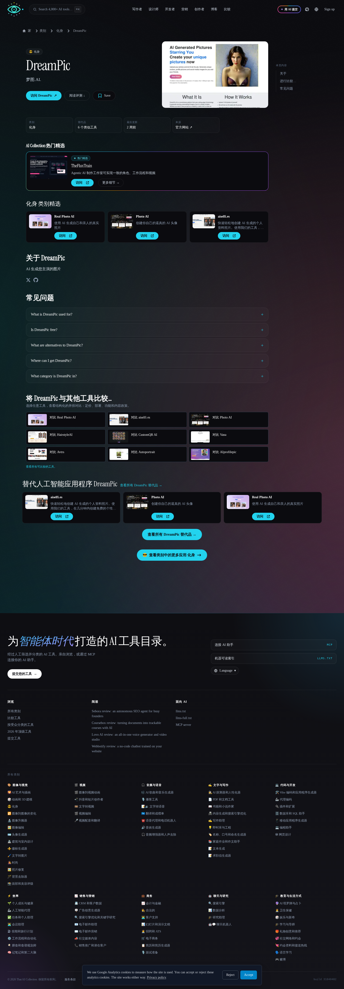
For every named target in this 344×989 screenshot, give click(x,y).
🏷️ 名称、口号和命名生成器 (227, 834)
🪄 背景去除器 (17, 876)
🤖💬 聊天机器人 (220, 924)
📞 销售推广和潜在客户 (90, 945)
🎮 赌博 (280, 959)
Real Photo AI (64, 216)
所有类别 (14, 711)
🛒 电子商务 (149, 938)
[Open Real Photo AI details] (40, 221)
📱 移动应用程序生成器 (291, 820)
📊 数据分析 (216, 910)
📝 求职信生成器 (219, 855)
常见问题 (286, 88)
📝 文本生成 (216, 848)
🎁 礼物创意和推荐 (288, 931)
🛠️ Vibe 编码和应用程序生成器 (296, 792)
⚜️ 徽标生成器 (17, 848)
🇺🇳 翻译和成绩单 (152, 813)
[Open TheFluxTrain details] (48, 167)
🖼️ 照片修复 (15, 869)
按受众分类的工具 (20, 725)
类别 (43, 31)
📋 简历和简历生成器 (155, 945)
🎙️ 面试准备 (149, 952)
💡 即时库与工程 (219, 827)
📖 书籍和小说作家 (221, 806)
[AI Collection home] (15, 9)
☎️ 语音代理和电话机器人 (158, 820)
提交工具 (14, 738)
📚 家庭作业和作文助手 (224, 841)
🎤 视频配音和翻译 (87, 820)
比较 (227, 9)
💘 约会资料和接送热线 (291, 945)
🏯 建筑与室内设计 (20, 841)
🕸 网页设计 (283, 834)
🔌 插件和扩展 (285, 806)
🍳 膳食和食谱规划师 (21, 945)
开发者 (170, 9)
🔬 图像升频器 (17, 820)
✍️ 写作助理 (216, 820)
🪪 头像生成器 (17, 834)
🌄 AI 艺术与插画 (19, 792)
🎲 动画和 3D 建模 (19, 799)
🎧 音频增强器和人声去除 (158, 834)
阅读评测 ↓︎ (77, 95)
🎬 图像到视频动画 (87, 792)
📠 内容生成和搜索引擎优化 (227, 813)
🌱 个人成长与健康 (20, 903)
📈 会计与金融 (151, 903)
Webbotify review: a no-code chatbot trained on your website (127, 749)
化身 (59, 31)
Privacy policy (156, 977)
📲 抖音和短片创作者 (88, 799)
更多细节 (111, 182)
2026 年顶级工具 (19, 731)
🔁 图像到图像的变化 (21, 813)
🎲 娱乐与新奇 (285, 917)
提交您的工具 (24, 674)
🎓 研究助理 (216, 917)
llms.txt (181, 711)
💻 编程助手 (283, 827)
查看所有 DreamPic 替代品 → (172, 534)
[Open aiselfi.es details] (204, 221)
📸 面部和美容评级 (20, 883)
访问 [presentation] (79, 182)
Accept (248, 975)
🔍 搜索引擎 (216, 903)
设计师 (153, 9)
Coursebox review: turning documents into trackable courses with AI (126, 725)
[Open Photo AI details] (122, 221)
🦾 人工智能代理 (18, 910)
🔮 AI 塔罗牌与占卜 (288, 903)
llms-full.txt (184, 718)
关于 (283, 73)
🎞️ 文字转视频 (84, 806)
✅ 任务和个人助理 (20, 917)
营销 (184, 9)
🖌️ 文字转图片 (17, 855)
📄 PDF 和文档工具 (221, 799)
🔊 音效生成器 (151, 827)
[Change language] (316, 9)
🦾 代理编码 (283, 799)
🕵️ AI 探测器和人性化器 (224, 792)
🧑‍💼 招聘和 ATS (151, 931)
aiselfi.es (224, 216)
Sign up (329, 9)
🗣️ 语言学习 (283, 952)
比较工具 (14, 718)
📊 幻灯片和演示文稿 (155, 924)
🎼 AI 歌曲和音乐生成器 (157, 792)
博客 (214, 9)
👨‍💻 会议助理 (15, 924)
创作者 (199, 9)
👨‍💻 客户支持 (149, 917)
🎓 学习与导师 (285, 924)
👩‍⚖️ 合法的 (148, 910)
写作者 (137, 9)
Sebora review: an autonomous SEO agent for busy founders (126, 713)
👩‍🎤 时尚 (12, 862)
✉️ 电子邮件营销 (85, 931)
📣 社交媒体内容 (85, 938)
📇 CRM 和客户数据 (88, 903)
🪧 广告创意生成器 (87, 910)
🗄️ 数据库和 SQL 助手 (290, 813)
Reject (230, 975)
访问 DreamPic (44, 95)
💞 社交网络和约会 (288, 938)
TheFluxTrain (81, 166)
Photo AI (142, 216)
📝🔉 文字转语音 (153, 806)
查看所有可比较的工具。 (41, 466)
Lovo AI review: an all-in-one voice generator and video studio (129, 737)
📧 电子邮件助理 (85, 924)
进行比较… (288, 81)
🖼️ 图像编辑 (15, 827)
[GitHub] (307, 9)
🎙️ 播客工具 (149, 799)
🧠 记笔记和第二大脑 (21, 952)
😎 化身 (12, 806)
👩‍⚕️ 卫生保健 (283, 910)
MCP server (183, 725)
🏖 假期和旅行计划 (20, 931)
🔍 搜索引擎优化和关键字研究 (94, 917)
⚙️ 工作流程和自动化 (21, 938)
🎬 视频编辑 (82, 813)
